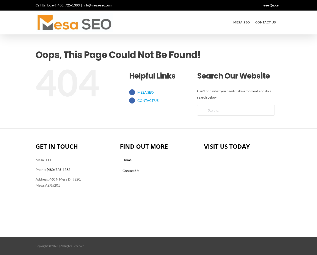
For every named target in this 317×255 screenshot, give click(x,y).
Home (127, 160)
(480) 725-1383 (68, 5)
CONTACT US (147, 100)
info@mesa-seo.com (97, 5)
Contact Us (130, 170)
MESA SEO (145, 92)
